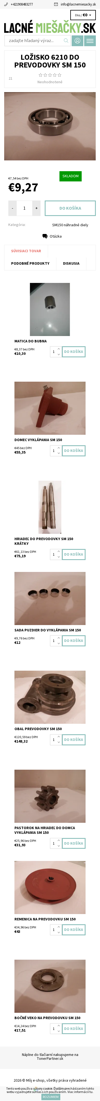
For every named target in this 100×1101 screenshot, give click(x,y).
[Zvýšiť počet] (60, 349)
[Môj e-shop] (50, 26)
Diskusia (71, 263)
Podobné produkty (30, 263)
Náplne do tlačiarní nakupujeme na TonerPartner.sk (50, 1057)
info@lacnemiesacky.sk (78, 4)
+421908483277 (22, 4)
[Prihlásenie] (77, 40)
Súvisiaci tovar (26, 251)
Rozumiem (51, 1097)
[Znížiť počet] (60, 354)
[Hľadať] (66, 40)
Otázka (56, 236)
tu (90, 1092)
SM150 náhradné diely (70, 225)
